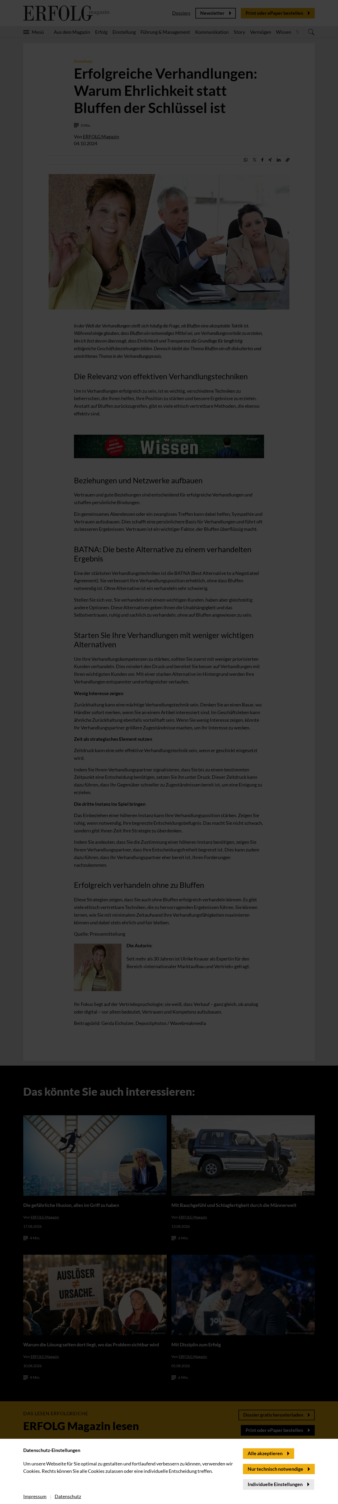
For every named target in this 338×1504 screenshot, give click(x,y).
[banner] (169, 752)
